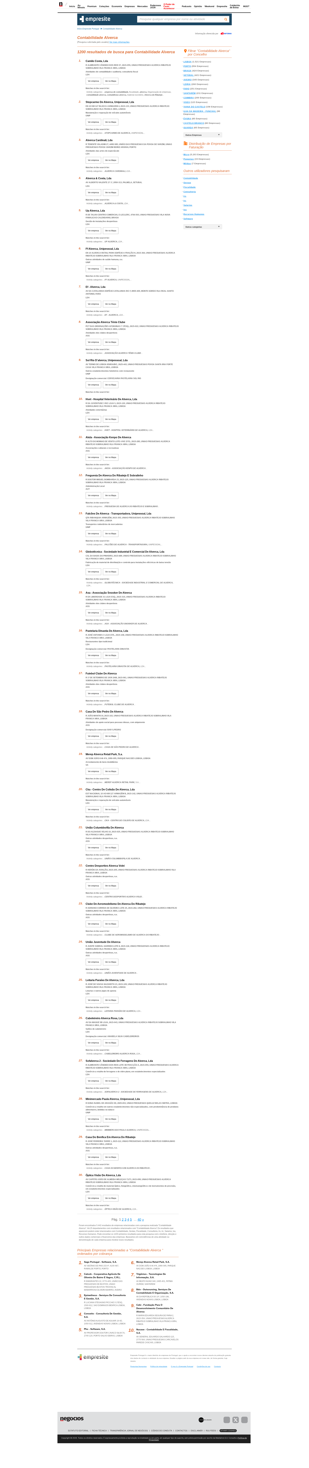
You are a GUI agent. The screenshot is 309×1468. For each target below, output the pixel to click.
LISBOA (187, 62)
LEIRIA (187, 84)
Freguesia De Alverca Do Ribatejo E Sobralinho (114, 475)
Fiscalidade (189, 187)
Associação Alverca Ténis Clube (105, 322)
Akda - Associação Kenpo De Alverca (108, 437)
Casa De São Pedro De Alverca (104, 711)
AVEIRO (187, 80)
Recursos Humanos (193, 214)
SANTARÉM (189, 93)
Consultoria (189, 192)
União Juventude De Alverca (103, 942)
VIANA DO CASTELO (194, 107)
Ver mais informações (119, 42)
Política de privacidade (158, 1366)
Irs (184, 196)
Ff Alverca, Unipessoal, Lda (102, 248)
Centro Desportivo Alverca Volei (105, 865)
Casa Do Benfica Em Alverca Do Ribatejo (111, 1137)
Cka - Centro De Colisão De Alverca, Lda (110, 789)
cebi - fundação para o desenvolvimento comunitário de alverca (154, 1308)
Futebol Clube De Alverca (101, 673)
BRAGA (187, 71)
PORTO (187, 66)
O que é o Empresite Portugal (182, 1366)
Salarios (187, 205)
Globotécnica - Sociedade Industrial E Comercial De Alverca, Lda (125, 551)
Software (188, 219)
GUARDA (188, 128)
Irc (184, 201)
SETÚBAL (188, 75)
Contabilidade (190, 178)
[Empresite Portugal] (95, 21)
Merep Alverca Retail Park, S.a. (104, 754)
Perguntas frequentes (138, 1366)
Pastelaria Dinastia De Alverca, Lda (107, 631)
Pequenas (188, 159)
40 (139, 1219)
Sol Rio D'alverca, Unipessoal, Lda (107, 360)
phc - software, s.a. (95, 1329)
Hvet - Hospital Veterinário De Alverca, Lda (111, 399)
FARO (186, 89)
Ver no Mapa (110, 81)
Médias (187, 163)
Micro (186, 154)
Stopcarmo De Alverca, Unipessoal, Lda (110, 102)
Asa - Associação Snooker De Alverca (109, 592)
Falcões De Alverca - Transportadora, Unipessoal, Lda (118, 513)
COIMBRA (188, 98)
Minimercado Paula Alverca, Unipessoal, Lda (113, 1099)
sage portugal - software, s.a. (100, 1262)
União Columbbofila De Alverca (105, 827)
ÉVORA (187, 119)
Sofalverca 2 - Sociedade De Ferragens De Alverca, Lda (119, 1061)
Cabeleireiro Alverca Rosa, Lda (104, 1018)
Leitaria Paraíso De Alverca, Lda (105, 980)
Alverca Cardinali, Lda (99, 140)
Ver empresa (93, 81)
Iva (185, 210)
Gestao (187, 183)
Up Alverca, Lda (95, 210)
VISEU (186, 102)
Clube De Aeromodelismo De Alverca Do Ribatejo (116, 904)
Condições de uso (203, 1366)
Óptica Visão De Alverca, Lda (103, 1175)
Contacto (217, 1366)
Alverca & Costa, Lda (98, 178)
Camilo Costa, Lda (97, 61)
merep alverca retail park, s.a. (153, 1262)
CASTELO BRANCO (193, 123)
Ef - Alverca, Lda (95, 287)
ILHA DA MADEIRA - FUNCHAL (199, 111)
